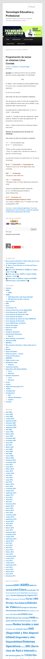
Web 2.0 (10, 336)
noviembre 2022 (11, 425)
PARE (10, 293)
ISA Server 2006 (11, 340)
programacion (18, 212)
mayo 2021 (9, 443)
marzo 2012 (9, 569)
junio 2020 (9, 449)
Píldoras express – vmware (14, 354)
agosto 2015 (10, 521)
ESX (9, 395)
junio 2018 (9, 477)
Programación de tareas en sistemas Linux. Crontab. (18, 60)
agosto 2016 (10, 506)
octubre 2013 (10, 558)
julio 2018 (9, 475)
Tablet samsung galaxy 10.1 (15, 386)
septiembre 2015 (11, 519)
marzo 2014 (9, 550)
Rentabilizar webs (11, 362)
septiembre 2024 (11, 421)
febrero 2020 (10, 458)
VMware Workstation (14, 397)
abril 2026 (9, 412)
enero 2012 (9, 574)
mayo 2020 (9, 451)
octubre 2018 (10, 473)
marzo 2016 (9, 508)
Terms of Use (21, 43)
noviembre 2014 (11, 534)
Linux (15, 208)
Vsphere (10, 400)
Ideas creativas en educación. (15, 338)
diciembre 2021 (11, 438)
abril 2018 (9, 482)
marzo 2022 (9, 432)
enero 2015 (9, 530)
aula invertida (10, 301)
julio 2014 (9, 543)
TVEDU (8, 389)
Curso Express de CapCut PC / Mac (17, 314)
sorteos (8, 384)
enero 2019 (9, 471)
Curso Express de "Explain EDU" (16, 312)
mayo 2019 (9, 467)
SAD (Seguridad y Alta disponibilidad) (20, 297)
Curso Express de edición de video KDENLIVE (21, 319)
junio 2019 (9, 464)
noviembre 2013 (11, 556)
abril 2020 (9, 453)
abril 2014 (9, 547)
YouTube (8, 402)
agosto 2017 (10, 495)
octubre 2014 (10, 537)
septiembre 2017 (11, 493)
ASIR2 (8, 295)
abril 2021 (9, 445)
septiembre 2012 (11, 565)
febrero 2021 (10, 447)
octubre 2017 (10, 491)
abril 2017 (9, 502)
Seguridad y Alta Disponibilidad (16, 369)
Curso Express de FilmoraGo (15, 321)
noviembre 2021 (11, 440)
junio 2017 (9, 497)
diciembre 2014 (11, 532)
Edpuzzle (9, 330)
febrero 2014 (10, 552)
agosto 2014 (10, 541)
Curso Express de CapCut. (14, 317)
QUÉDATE (9, 358)
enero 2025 (9, 416)
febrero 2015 (10, 528)
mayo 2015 (9, 523)
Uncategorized (10, 391)
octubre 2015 (10, 517)
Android (8, 288)
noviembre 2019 (11, 462)
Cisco (7, 306)
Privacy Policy (10, 43)
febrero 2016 (10, 510)
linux (12, 212)
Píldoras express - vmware (28, 621)
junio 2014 (9, 545)
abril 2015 (9, 526)
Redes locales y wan (12, 360)
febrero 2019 (10, 469)
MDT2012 (9, 343)
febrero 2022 (10, 434)
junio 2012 (9, 567)
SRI (24, 212)
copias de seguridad (32, 210)
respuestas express (12, 367)
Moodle (8, 349)
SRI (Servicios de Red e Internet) (18, 299)
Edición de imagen (12, 325)
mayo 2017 (9, 499)
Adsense (11, 365)
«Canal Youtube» (28, 39)
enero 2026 (9, 414)
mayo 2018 (9, 480)
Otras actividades (11, 351)
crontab (8, 212)
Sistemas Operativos (23, 208)
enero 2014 (9, 554)
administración (10, 210)
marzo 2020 (9, 456)
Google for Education (13, 332)
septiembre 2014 (11, 539)
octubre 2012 (10, 563)
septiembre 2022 (11, 427)
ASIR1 (8, 290)
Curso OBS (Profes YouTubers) (16, 323)
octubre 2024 (10, 419)
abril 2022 (9, 430)
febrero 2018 (10, 484)
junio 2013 (9, 561)
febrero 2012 (10, 571)
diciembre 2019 (11, 460)
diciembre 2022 (11, 423)
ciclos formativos (20, 210)
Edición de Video (11, 327)
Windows (11, 373)
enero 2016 (9, 512)
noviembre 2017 (11, 488)
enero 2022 (9, 436)
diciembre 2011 (11, 576)
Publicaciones (16, 39)
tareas (28, 212)
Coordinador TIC (11, 308)
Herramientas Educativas (14, 334)
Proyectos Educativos (13, 356)
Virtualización (10, 393)
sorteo (8, 382)
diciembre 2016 (11, 504)
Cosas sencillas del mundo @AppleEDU (19, 310)
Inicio (7, 39)
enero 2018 (9, 486)
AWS (7, 303)
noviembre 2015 (11, 515)
